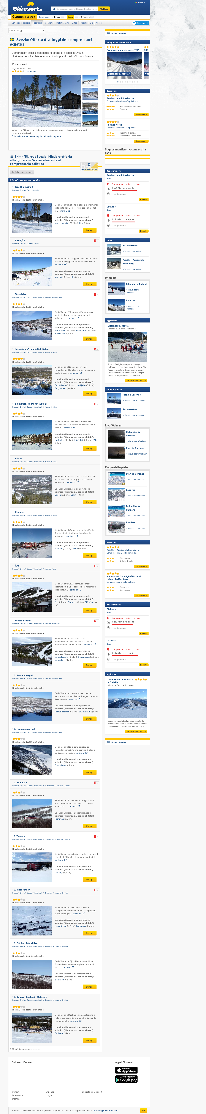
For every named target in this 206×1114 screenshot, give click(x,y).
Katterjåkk (81, 926)
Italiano (140, 3)
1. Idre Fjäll (18, 240)
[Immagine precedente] (109, 65)
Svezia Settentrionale (34, 297)
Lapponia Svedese (61, 893)
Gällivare (59, 1033)
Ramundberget (62, 711)
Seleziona (85, 17)
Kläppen (59, 548)
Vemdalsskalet (62, 657)
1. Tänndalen (19, 294)
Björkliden (60, 979)
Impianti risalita (86, 23)
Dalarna (47, 352)
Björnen (72, 602)
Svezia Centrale (33, 190)
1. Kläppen (18, 512)
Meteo (74, 23)
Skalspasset (84, 657)
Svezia (22, 190)
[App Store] (126, 1074)
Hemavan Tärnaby (63, 786)
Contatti (15, 1092)
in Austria (132, 553)
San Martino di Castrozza (120, 175)
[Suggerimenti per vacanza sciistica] (140, 23)
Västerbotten (49, 786)
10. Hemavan (19, 783)
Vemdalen (56, 624)
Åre (54, 569)
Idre (81, 223)
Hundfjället (81, 385)
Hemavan (59, 819)
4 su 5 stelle (30, 71)
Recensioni (37, 23)
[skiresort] (28, 7)
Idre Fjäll (59, 277)
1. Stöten (17, 459)
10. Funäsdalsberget (23, 729)
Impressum (17, 1095)
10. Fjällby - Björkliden (25, 943)
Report (143, 200)
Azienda (50, 1092)
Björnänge (90, 602)
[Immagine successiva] (146, 65)
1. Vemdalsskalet (21, 621)
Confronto (49, 23)
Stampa (15, 1099)
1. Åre (15, 566)
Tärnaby (59, 872)
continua (63, 211)
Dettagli (89, 230)
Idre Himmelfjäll (62, 223)
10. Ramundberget (22, 675)
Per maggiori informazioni (105, 1110)
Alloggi (99, 23)
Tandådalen (60, 385)
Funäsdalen (61, 765)
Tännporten (82, 330)
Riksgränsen (61, 926)
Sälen (54, 352)
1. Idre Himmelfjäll (22, 187)
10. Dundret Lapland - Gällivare (29, 997)
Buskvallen (60, 333)
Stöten (58, 495)
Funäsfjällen (57, 297)
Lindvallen (60, 440)
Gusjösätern (61, 388)
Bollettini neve (62, 23)
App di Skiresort (124, 1062)
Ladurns (111, 207)
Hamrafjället (61, 330)
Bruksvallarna (85, 711)
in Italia (134, 101)
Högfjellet (79, 440)
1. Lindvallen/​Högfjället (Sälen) (29, 404)
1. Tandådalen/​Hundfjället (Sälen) (30, 349)
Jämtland (47, 297)
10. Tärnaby (18, 836)
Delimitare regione (23, 172)
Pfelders (111, 609)
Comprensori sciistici (20, 23)
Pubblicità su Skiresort (91, 1092)
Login (49, 1095)
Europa (15, 190)
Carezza (111, 641)
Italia (109, 178)
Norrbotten (48, 893)
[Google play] (126, 1082)
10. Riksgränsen (21, 890)
